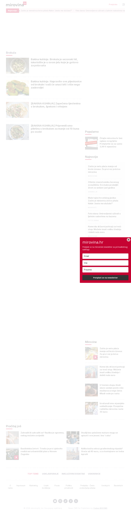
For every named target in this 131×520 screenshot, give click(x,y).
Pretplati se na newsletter (105, 277)
